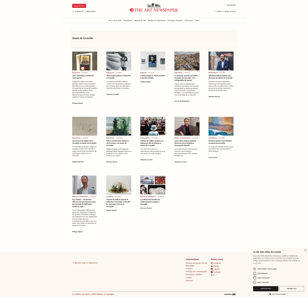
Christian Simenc (112, 162)
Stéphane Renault (214, 97)
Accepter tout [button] (266, 288)
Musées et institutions (182, 138)
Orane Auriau (213, 157)
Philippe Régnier (77, 103)
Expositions (76, 73)
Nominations (213, 73)
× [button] (305, 250)
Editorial (143, 73)
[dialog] (279, 272)
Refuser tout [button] (292, 289)
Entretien (93, 197)
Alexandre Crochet (146, 160)
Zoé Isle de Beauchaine (181, 101)
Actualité (151, 73)
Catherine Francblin (112, 94)
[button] (278, 294)
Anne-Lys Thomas (146, 208)
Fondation (109, 197)
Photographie (145, 138)
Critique (84, 73)
